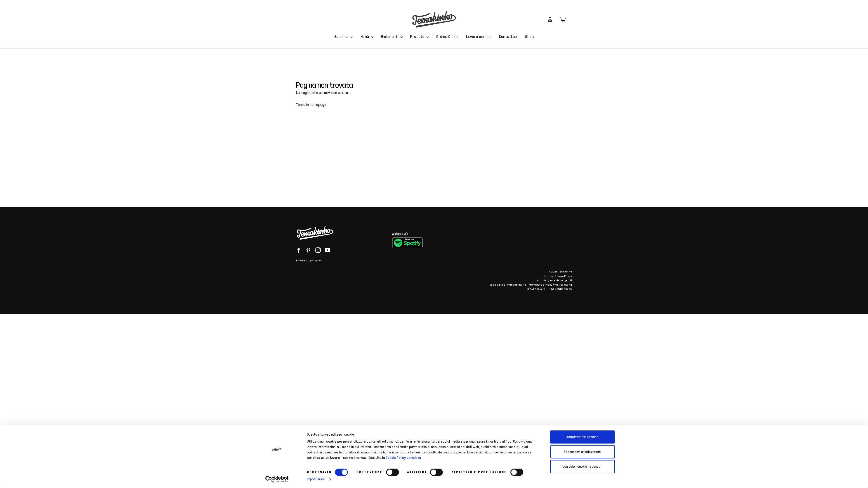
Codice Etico (497, 284)
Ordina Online (447, 36)
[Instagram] (318, 250)
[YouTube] (327, 250)
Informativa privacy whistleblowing (550, 284)
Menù (365, 36)
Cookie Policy (563, 276)
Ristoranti (390, 36)
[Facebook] (299, 250)
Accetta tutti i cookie (582, 437)
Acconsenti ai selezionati (582, 452)
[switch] (392, 472)
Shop (529, 36)
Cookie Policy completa (403, 458)
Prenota (417, 36)
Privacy (548, 276)
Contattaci (508, 36)
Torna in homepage (311, 104)
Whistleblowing (516, 284)
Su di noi (341, 36)
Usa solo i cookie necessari (582, 467)
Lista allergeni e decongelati (553, 280)
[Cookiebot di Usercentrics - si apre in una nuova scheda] (277, 479)
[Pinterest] (308, 250)
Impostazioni (316, 479)
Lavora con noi (478, 36)
